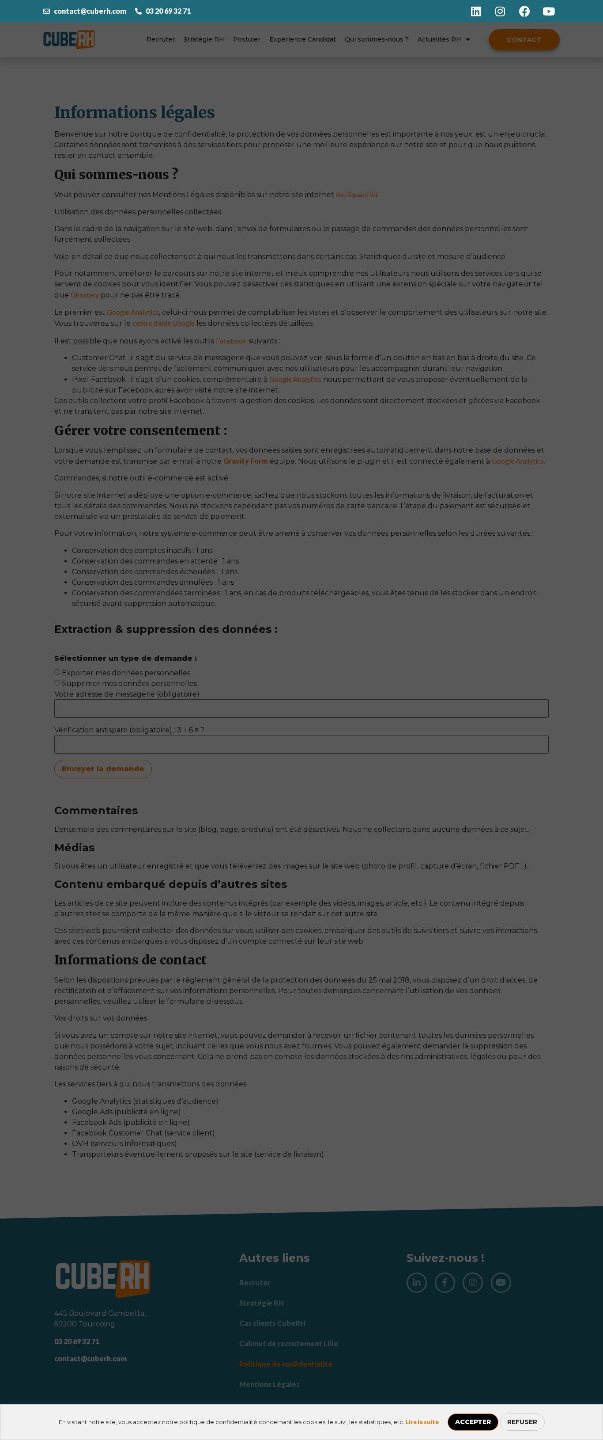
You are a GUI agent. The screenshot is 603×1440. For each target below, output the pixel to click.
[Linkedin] (476, 11)
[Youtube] (549, 11)
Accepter (473, 1422)
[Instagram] (500, 11)
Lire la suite (422, 1421)
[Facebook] (524, 11)
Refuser (522, 1422)
